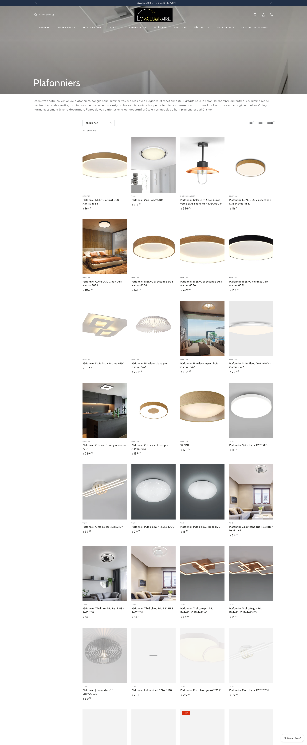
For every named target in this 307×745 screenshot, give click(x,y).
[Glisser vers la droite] (270, 3)
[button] (255, 14)
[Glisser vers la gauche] (36, 3)
